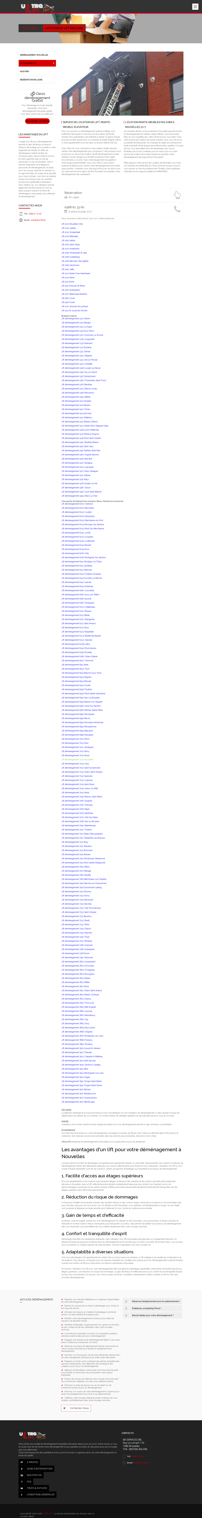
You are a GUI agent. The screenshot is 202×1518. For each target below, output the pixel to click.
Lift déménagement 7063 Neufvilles (96, 869)
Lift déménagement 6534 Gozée (94, 741)
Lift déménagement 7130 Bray (93, 898)
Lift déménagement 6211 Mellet (94, 671)
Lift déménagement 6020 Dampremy (97, 572)
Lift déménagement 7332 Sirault (94, 976)
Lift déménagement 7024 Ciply (94, 820)
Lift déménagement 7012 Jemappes (96, 803)
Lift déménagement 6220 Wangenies (96, 675)
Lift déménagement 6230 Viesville (95, 696)
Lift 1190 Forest (87, 358)
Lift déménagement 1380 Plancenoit (96, 449)
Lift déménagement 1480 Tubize (94, 543)
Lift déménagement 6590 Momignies (96, 770)
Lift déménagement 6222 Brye (93, 683)
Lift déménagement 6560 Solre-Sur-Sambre (99, 762)
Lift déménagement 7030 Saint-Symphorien (99, 824)
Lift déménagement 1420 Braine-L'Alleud (98, 477)
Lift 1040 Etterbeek (88, 292)
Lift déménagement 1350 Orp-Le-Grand (98, 428)
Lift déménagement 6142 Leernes (95, 638)
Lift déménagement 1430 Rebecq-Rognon (99, 490)
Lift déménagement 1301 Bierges (95, 379)
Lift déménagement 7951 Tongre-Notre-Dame (100, 1141)
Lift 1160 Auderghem (89, 346)
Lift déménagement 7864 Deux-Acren (97, 1083)
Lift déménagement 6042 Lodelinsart (96, 597)
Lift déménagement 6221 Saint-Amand (97, 679)
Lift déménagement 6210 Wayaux (95, 667)
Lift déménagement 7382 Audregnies (96, 1005)
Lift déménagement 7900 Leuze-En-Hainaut (99, 1104)
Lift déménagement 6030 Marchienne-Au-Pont (101, 576)
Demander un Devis (37, 119)
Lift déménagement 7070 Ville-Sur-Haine (98, 873)
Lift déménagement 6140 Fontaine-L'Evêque (100, 630)
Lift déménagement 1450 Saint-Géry (96, 502)
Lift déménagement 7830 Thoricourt (96, 1059)
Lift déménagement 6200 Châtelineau (97, 663)
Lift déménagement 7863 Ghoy (94, 1079)
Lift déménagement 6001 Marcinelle (96, 564)
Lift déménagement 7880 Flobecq (95, 1096)
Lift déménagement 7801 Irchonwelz (96, 1022)
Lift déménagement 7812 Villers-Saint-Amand (100, 1046)
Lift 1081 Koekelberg (89, 313)
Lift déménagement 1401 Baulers (94, 461)
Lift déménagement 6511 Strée (93, 721)
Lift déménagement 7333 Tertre (94, 980)
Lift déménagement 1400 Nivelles (95, 457)
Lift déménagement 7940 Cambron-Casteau (99, 1121)
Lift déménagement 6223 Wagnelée (96, 688)
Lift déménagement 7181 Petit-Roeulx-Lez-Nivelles (102, 935)
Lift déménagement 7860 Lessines (95, 1067)
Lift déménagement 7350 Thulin (94, 993)
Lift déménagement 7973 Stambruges (97, 1158)
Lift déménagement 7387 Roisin (94, 1009)
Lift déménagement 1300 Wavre (94, 374)
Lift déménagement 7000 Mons (94, 795)
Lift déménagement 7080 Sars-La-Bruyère (99, 877)
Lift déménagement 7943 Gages (94, 1133)
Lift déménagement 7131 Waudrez (95, 902)
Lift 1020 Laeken (87, 284)
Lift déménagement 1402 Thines (94, 465)
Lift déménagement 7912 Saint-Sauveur (97, 1116)
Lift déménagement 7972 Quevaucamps (98, 1154)
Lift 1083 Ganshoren (89, 321)
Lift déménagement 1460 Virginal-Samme (98, 510)
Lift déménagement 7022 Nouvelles (96, 815)
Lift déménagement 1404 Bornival (95, 469)
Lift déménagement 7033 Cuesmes (96, 836)
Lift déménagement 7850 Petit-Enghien (97, 1063)
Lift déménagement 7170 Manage (95, 927)
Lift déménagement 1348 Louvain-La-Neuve (99, 424)
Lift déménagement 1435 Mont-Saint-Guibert (100, 494)
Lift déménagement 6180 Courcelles (96, 646)
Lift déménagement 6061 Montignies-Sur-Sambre (102, 613)
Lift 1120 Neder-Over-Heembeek (94, 329)
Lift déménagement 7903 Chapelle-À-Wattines (100, 1112)
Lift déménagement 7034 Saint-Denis (96, 840)
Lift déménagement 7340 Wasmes (95, 989)
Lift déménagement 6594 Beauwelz (96, 787)
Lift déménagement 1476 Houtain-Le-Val (98, 539)
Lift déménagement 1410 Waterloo (95, 473)
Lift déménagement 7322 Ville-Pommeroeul (100, 964)
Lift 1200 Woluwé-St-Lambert (93, 362)
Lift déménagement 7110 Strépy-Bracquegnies (100, 890)
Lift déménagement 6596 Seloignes (96, 791)
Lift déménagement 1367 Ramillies (95, 440)
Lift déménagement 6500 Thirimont (96, 716)
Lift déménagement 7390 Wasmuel (96, 1013)
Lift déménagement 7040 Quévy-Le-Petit (98, 844)
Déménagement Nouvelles (34, 54)
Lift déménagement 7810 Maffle (94, 1038)
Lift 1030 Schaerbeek (89, 288)
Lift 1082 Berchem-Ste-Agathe (93, 317)
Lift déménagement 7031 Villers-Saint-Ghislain (100, 828)
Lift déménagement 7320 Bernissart (96, 956)
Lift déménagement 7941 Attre (93, 1125)
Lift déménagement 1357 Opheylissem (97, 432)
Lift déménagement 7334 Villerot (95, 984)
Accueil (28, 28)
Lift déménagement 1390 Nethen (94, 453)
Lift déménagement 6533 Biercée (95, 737)
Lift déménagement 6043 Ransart (95, 601)
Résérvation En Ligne (31, 78)
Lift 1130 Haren (86, 333)
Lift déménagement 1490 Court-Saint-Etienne (100, 548)
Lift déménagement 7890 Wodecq (95, 1100)
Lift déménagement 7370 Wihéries (95, 997)
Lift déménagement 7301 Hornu (94, 952)
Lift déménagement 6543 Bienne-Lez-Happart (100, 758)
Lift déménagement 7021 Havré (94, 811)
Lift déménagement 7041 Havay (94, 848)
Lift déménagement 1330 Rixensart (95, 399)
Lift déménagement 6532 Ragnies (95, 733)
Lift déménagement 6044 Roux (94, 605)
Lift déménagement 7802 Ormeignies (97, 1026)
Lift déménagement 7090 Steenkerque (97, 881)
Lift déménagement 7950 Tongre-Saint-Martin (100, 1137)
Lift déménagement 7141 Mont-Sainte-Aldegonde (102, 919)
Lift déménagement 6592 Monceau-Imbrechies (101, 778)
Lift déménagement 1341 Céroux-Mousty (98, 416)
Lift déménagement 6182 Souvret (95, 655)
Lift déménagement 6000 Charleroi (96, 560)
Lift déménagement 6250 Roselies (95, 708)
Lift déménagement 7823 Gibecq (95, 1055)
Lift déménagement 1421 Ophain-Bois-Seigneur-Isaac (103, 482)
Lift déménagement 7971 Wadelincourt (97, 1149)
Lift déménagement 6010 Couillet (95, 568)
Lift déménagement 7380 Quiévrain (96, 1001)
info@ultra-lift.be (38, 218)
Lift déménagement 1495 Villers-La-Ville (98, 552)
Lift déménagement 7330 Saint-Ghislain (97, 968)
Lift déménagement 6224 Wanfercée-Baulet (99, 692)
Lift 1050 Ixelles (87, 296)
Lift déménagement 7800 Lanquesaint (97, 1017)
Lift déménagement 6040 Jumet (94, 589)
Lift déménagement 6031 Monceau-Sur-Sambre (101, 580)
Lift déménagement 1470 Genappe (95, 519)
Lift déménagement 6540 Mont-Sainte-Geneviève (102, 749)
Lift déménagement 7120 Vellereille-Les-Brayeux (102, 894)
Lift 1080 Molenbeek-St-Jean (93, 309)
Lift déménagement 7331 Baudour (95, 972)
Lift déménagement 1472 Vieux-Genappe (98, 527)
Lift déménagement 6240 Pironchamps (97, 704)
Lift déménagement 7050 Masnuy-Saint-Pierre (100, 853)
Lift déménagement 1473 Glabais (94, 531)
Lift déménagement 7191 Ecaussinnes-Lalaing (100, 943)
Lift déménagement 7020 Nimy (94, 807)
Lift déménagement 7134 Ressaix (94, 910)
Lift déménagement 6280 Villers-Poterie (98, 712)
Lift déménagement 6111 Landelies (95, 622)
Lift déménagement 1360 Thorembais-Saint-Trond (102, 436)
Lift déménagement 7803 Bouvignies (96, 1030)
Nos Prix (24, 70)
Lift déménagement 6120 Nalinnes (95, 626)
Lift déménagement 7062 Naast (94, 865)
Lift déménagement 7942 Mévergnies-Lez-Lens (101, 1129)
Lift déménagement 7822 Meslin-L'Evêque (99, 1050)
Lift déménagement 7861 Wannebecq (97, 1071)
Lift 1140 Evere (86, 338)
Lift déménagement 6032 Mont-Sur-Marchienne (101, 584)
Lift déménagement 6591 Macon (94, 774)
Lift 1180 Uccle (86, 354)
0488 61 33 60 (35, 212)
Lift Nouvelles (28, 62)
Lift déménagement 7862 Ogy (93, 1075)
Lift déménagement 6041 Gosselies (96, 593)
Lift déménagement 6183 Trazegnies (96, 659)
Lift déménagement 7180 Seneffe (95, 931)
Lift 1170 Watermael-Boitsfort (93, 350)
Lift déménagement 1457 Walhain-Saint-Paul (99, 506)
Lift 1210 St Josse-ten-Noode (93, 366)
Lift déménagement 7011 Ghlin (93, 799)
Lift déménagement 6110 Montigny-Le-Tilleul (100, 617)
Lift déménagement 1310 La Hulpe (95, 383)
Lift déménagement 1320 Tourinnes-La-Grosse (101, 391)
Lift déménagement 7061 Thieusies (95, 861)
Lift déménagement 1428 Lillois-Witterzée (99, 486)
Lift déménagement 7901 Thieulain (95, 1108)
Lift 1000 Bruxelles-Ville (91, 280)
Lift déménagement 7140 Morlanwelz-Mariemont (102, 914)
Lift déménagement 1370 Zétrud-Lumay (98, 444)
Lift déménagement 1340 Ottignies (95, 412)
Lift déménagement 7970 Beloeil (94, 1145)
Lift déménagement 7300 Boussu (95, 947)
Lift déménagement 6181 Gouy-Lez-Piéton (99, 650)
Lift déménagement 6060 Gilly (94, 609)
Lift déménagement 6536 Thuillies (95, 745)
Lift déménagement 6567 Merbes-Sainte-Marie (101, 766)
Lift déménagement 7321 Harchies (95, 960)
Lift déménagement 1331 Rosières (95, 403)
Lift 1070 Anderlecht (89, 305)
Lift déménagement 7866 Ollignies (95, 1088)
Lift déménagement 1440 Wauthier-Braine (98, 498)
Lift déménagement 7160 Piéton (94, 923)
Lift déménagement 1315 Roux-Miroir (96, 387)
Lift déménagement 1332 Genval (94, 407)
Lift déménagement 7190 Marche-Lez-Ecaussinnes (102, 939)
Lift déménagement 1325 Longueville (96, 395)
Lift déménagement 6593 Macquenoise (97, 782)
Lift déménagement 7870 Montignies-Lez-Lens (101, 1092)
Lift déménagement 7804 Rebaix (94, 1034)
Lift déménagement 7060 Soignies (95, 857)
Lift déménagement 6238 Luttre (94, 700)
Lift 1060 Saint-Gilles (89, 300)
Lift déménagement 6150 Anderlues (96, 642)
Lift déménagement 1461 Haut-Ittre (95, 515)
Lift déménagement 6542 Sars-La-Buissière (99, 754)
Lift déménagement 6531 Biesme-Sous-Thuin (100, 729)
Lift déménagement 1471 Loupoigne (96, 523)
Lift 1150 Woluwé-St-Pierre (92, 342)
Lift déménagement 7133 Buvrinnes (95, 906)
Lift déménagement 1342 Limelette (95, 420)
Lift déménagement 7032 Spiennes (95, 832)
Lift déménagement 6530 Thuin (94, 725)
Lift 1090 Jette (86, 325)
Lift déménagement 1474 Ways (94, 535)
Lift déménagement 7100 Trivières (95, 886)
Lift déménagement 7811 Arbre (94, 1042)
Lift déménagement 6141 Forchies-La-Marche (100, 634)
